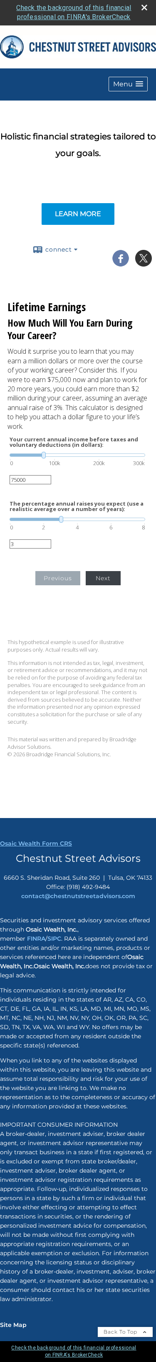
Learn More (78, 214)
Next (103, 578)
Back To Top (121, 1332)
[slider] (77, 455)
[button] (128, 84)
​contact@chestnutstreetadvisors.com (78, 896)
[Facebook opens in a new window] (120, 264)
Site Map (13, 1325)
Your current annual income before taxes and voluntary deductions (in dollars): (74, 442)
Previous (58, 578)
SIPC (54, 938)
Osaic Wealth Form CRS (36, 843)
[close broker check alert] (144, 7)
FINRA (35, 938)
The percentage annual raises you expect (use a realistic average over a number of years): (77, 506)
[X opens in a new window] (143, 264)
